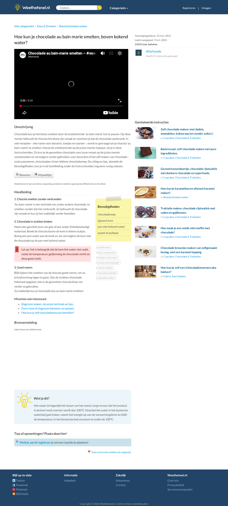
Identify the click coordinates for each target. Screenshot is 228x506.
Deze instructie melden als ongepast (111, 452)
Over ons (173, 480)
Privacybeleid (175, 485)
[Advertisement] (72, 360)
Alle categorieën (24, 26)
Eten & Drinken (46, 26)
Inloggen (206, 7)
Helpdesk (70, 480)
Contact (121, 485)
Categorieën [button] (118, 8)
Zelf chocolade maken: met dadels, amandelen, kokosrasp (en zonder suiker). (187, 131)
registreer (44, 442)
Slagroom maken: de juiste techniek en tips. (47, 304)
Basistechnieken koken (73, 26)
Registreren (189, 7)
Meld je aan (27, 442)
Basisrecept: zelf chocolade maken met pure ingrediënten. (188, 151)
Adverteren (123, 480)
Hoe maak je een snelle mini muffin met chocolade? (185, 230)
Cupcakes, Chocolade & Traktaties (182, 137)
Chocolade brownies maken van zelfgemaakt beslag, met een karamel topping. (189, 250)
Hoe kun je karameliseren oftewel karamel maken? (187, 190)
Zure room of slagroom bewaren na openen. (47, 308)
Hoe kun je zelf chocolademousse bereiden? (47, 312)
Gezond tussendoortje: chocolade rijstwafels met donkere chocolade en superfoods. (189, 171)
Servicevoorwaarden (180, 489)
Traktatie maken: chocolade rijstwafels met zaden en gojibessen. (188, 210)
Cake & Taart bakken (174, 276)
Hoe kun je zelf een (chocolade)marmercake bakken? (188, 269)
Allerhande (153, 51)
